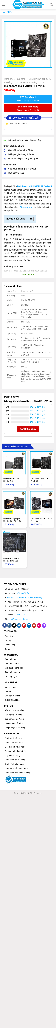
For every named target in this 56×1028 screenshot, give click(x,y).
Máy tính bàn (10, 687)
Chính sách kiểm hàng (14, 764)
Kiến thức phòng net (14, 668)
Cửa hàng (20, 79)
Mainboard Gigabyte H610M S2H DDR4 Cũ (12, 519)
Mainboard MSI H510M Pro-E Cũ (40, 479)
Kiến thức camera (12, 672)
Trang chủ (8, 79)
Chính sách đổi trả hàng (15, 760)
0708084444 (19, 615)
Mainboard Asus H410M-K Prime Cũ (41, 519)
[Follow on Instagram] (9, 625)
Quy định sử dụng (12, 755)
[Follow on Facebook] (4, 625)
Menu (9, 12)
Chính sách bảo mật (13, 738)
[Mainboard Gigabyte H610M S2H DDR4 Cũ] (14, 502)
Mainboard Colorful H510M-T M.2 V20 (11, 559)
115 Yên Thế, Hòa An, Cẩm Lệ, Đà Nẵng (24, 597)
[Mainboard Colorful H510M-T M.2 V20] (14, 542)
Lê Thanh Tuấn (22, 593)
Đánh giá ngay (28, 429)
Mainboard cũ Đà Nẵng (26, 82)
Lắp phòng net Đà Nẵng (15, 728)
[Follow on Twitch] (44, 625)
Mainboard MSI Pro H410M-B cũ (11, 479)
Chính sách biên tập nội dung (17, 773)
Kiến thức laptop (12, 664)
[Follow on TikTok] (14, 625)
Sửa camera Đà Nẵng (14, 719)
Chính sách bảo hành (14, 743)
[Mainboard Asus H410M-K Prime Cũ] (41, 502)
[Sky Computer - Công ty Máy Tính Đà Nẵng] (28, 4)
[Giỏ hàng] (51, 5)
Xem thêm (27, 274)
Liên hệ (8, 640)
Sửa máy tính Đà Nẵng (14, 710)
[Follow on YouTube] (34, 625)
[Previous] (7, 71)
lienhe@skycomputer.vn (17, 619)
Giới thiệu (9, 636)
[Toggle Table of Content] (30, 219)
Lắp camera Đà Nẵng (14, 723)
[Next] (14, 71)
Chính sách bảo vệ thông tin (17, 768)
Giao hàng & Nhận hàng (15, 747)
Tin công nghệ (11, 676)
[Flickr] (39, 625)
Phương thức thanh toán (15, 751)
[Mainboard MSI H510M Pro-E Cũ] (41, 463)
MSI (42, 82)
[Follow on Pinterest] (24, 625)
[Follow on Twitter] (19, 625)
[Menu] (3, 4)
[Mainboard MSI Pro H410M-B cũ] (14, 463)
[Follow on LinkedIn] (29, 625)
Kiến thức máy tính (13, 659)
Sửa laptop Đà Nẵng (13, 715)
